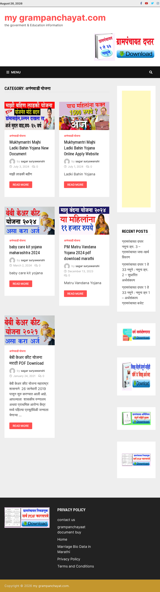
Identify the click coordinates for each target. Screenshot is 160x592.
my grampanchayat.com (55, 17)
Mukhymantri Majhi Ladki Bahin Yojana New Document (29, 148)
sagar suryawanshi (33, 161)
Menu (16, 72)
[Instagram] (158, 3)
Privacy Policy (68, 559)
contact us (66, 520)
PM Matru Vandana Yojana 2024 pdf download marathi (80, 252)
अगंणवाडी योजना (17, 135)
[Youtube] (147, 3)
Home (62, 539)
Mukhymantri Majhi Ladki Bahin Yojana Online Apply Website (81, 148)
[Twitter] (153, 3)
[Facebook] (141, 3)
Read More (22, 184)
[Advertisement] (136, 149)
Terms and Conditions (75, 566)
